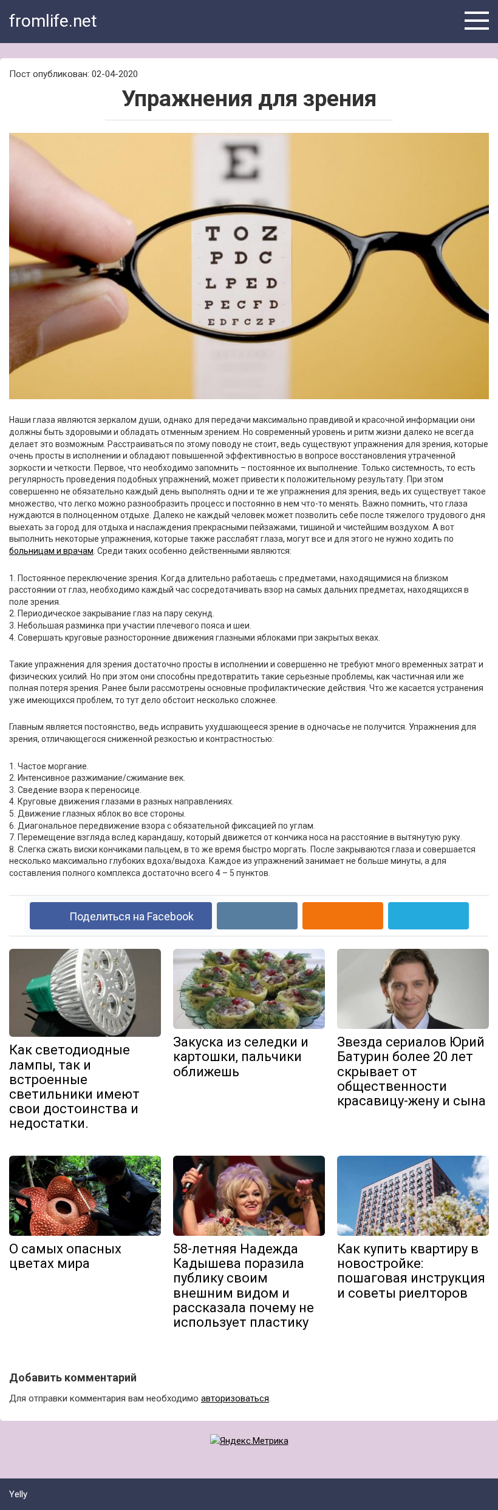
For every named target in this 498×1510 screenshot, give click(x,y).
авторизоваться (235, 1398)
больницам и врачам (51, 551)
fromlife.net (53, 21)
